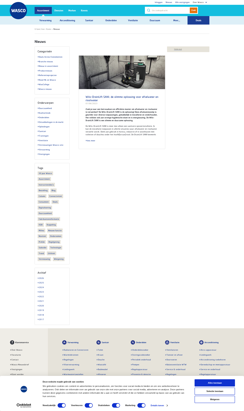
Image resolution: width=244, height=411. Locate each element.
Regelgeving (54, 242)
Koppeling (51, 224)
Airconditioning (211, 342)
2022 (41, 296)
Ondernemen (55, 236)
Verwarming (44, 149)
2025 (41, 282)
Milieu (41, 230)
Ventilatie (43, 140)
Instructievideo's (46, 184)
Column (42, 196)
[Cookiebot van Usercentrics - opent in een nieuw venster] (24, 405)
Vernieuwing (44, 259)
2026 (41, 278)
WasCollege (44, 84)
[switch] (89, 405)
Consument (44, 201)
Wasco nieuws (45, 89)
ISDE (41, 224)
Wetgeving (59, 259)
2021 (41, 301)
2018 (41, 314)
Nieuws (169, 2)
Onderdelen (44, 117)
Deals (55, 201)
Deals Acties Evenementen (50, 56)
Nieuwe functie (55, 230)
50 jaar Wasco (45, 173)
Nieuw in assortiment (48, 66)
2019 (41, 310)
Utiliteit (51, 253)
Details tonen (157, 405)
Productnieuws (45, 70)
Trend (41, 253)
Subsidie (42, 247)
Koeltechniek (44, 113)
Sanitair (42, 131)
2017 (41, 319)
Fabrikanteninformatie (49, 219)
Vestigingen (44, 154)
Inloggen (159, 2)
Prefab (42, 242)
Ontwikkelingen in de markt (51, 122)
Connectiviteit (55, 196)
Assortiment (44, 179)
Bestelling (43, 190)
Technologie (55, 247)
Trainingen (44, 135)
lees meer (91, 140)
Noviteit (42, 236)
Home (48, 29)
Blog (53, 190)
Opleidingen (44, 126)
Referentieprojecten (48, 75)
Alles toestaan (215, 383)
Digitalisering (45, 207)
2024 (41, 287)
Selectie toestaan (214, 391)
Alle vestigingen (182, 2)
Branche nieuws (46, 61)
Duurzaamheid (45, 108)
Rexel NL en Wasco (47, 79)
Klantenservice (22, 342)
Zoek (193, 10)
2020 (41, 305)
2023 (41, 291)
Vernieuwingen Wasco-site (51, 145)
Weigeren (214, 399)
